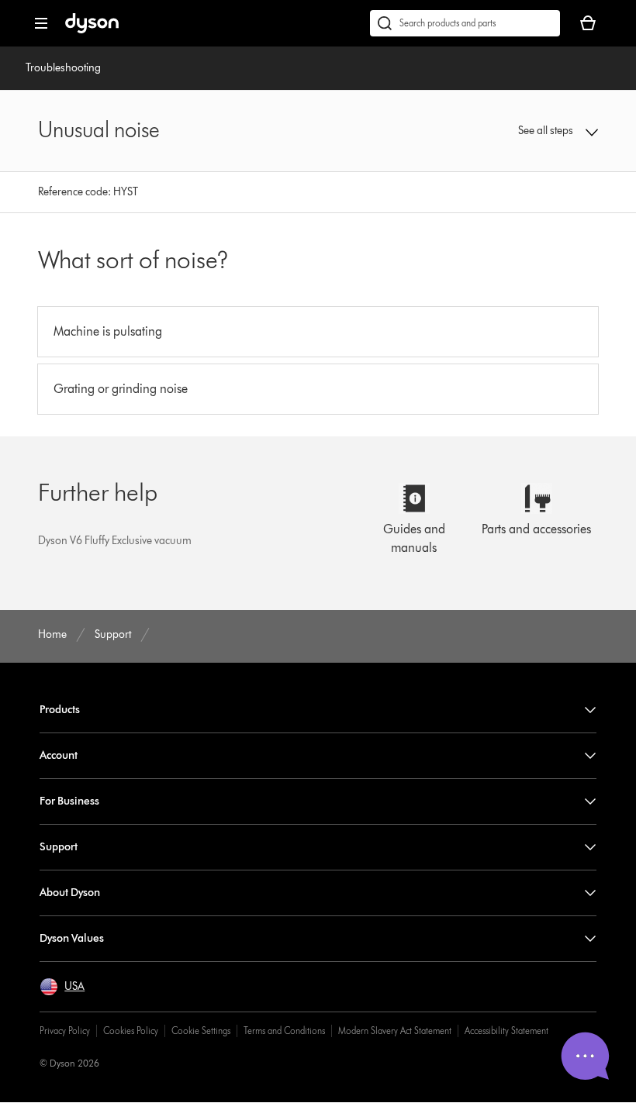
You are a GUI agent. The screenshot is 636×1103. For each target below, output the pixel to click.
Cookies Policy (130, 1030)
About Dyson (70, 892)
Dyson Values (72, 938)
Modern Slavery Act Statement (394, 1030)
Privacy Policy (65, 1030)
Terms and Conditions (284, 1030)
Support (59, 846)
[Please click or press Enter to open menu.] (41, 23)
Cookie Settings (200, 1030)
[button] (547, 131)
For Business (69, 801)
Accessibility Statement (506, 1030)
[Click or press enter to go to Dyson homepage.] (92, 29)
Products (60, 709)
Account (59, 755)
